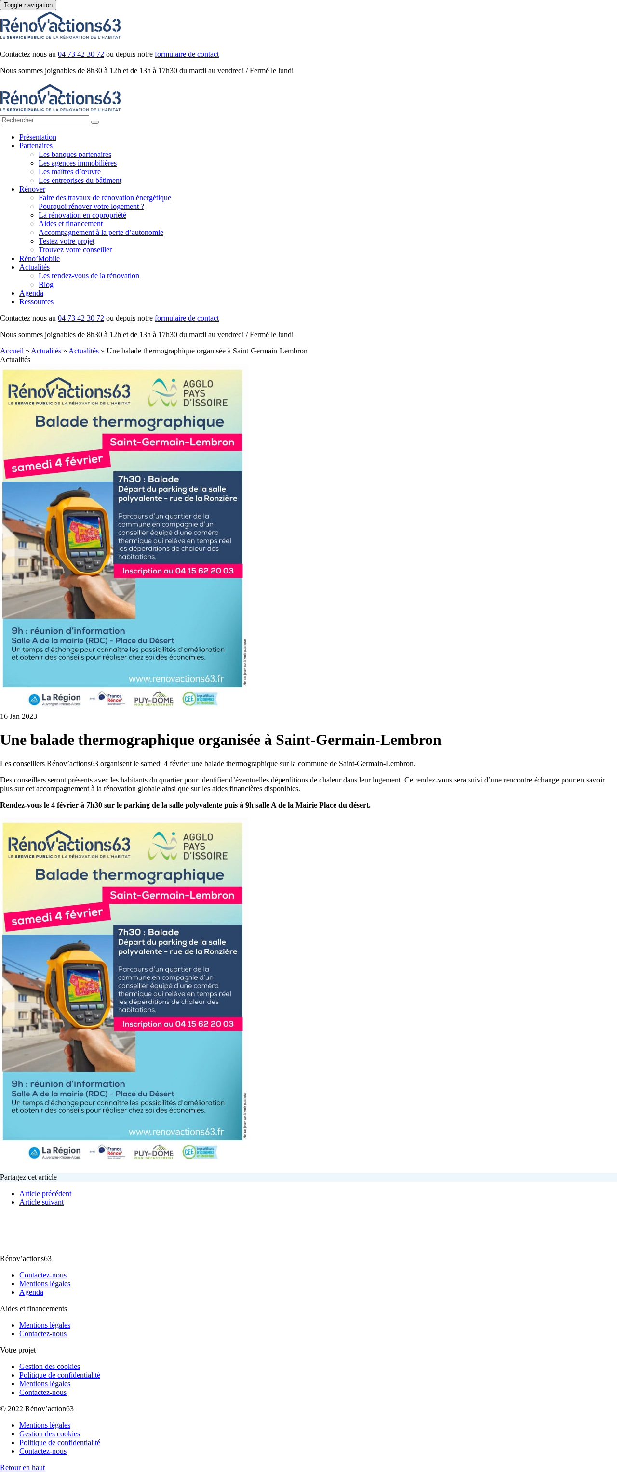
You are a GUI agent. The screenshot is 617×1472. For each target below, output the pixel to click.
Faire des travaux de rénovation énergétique (105, 198)
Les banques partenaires (75, 154)
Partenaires (36, 146)
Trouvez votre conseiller (75, 250)
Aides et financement (71, 224)
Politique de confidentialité (59, 1375)
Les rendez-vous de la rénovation (89, 276)
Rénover (32, 189)
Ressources (36, 302)
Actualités (34, 267)
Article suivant (41, 1202)
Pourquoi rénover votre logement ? (91, 206)
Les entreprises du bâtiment (80, 180)
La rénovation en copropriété (82, 215)
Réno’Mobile (39, 258)
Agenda (31, 293)
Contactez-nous (43, 1275)
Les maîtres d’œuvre (70, 172)
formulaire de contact (187, 54)
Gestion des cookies (49, 1366)
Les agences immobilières (78, 163)
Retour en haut (22, 1467)
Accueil (12, 351)
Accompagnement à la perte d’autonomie (101, 232)
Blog (46, 284)
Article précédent (45, 1193)
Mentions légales (44, 1283)
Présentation (37, 137)
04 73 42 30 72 (81, 54)
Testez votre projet (66, 241)
